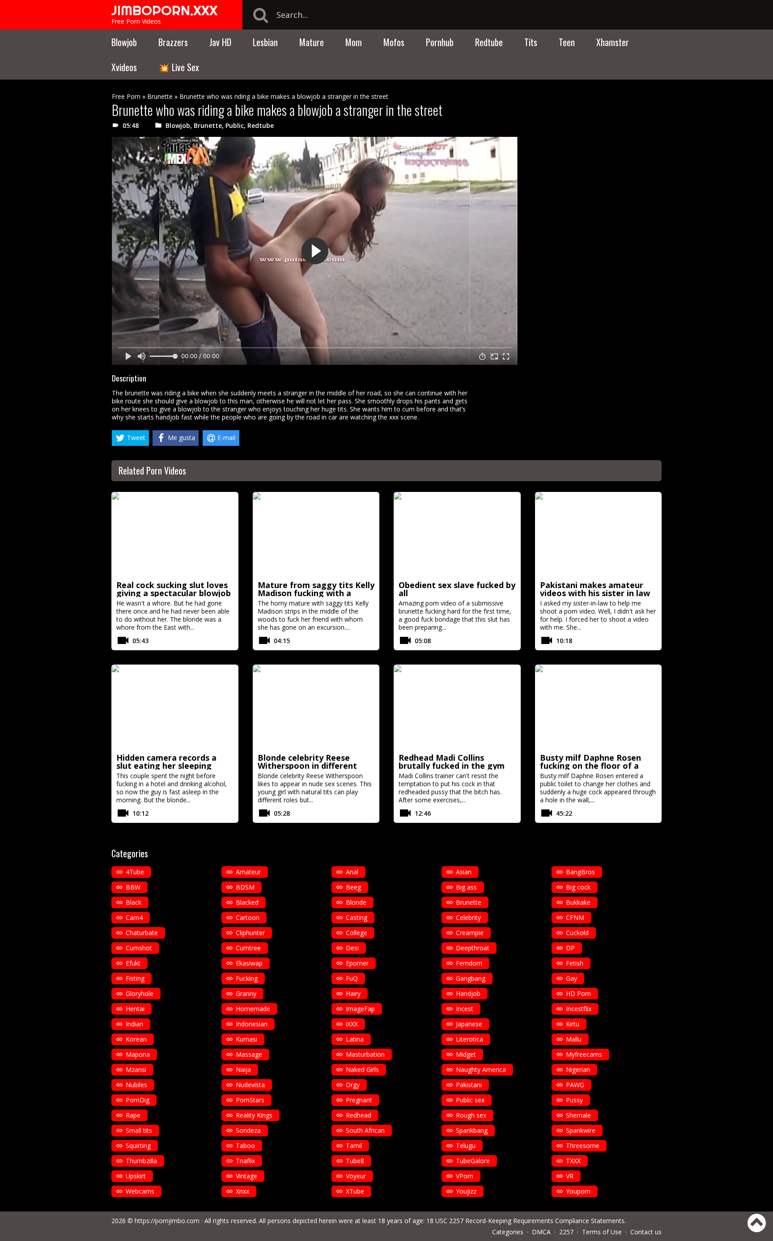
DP (570, 948)
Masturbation (365, 1054)
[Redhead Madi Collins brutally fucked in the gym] (457, 707)
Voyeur (356, 1176)
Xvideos (124, 67)
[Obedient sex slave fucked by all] (457, 534)
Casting (356, 917)
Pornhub (440, 42)
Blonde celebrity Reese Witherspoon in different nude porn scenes (307, 765)
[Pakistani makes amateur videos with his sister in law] (598, 534)
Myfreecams (584, 1054)
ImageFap (360, 1008)
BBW (133, 887)
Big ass (466, 887)
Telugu (466, 1145)
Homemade (253, 1008)
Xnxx (242, 1191)
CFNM (575, 917)
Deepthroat (472, 948)
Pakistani (469, 1084)
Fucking (247, 978)
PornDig (137, 1100)
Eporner (357, 963)
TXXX (573, 1160)
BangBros (580, 872)
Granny (246, 993)
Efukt (133, 963)
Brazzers (173, 42)
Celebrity (468, 917)
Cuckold (577, 932)
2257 (566, 1232)
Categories (507, 1232)
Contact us (646, 1232)
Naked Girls (362, 1069)
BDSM (245, 887)
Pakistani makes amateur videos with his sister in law (595, 589)
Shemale (578, 1115)
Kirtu (572, 1024)
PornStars (250, 1100)
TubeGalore (473, 1160)
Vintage (246, 1176)
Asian (463, 872)
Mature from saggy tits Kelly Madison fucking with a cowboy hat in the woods (316, 593)
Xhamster (612, 42)
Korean (136, 1039)
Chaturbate (142, 932)
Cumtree (248, 948)
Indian (134, 1024)
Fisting (135, 978)
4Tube (135, 872)
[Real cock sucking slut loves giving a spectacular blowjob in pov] (175, 534)
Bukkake (578, 902)
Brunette (160, 96)
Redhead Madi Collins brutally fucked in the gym (452, 761)
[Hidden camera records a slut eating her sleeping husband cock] (175, 707)
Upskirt (136, 1176)
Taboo (245, 1145)
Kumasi (246, 1039)
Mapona (138, 1054)
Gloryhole (139, 993)
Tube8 (355, 1160)
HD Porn (578, 993)
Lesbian (265, 42)
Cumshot (139, 948)
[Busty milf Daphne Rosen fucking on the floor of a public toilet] (598, 707)
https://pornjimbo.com (167, 1220)
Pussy (574, 1100)
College (356, 932)
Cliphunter (250, 932)
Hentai (135, 1008)
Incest (464, 1008)
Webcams (140, 1191)
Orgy (353, 1084)
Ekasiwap (249, 963)
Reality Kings (254, 1115)
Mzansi (136, 1069)
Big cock (578, 887)
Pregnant (359, 1100)
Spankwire (580, 1130)
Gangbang (470, 978)
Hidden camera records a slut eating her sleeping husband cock (166, 765)
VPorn (464, 1176)
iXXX (352, 1024)
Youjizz (466, 1191)
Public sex (470, 1100)
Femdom (469, 963)
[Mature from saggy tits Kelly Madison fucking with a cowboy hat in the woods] (316, 534)
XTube (355, 1191)
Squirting (138, 1145)
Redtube (489, 42)
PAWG (575, 1084)
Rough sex (471, 1115)
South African (365, 1130)
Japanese (469, 1024)
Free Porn (126, 96)
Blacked (247, 902)
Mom (353, 42)
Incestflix (578, 1008)
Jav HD (220, 42)
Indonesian (252, 1024)
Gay (571, 978)
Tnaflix (245, 1160)
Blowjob (124, 42)
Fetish (574, 963)
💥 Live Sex (178, 67)
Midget (466, 1054)
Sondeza (248, 1130)
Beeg (353, 887)
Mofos (393, 42)
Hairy (353, 993)
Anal (352, 872)
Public (234, 125)
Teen (567, 42)
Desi (352, 948)
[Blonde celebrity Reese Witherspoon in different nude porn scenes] (316, 707)
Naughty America (481, 1069)
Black (133, 902)
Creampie (470, 932)
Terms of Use (602, 1232)
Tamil (354, 1145)
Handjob (468, 993)
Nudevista (250, 1084)
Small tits (139, 1130)
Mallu (574, 1039)
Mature (311, 42)
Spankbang (472, 1130)
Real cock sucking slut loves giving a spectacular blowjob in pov (173, 593)
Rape (133, 1115)
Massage (249, 1054)
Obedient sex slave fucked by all (457, 589)
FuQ (352, 978)
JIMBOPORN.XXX (164, 10)
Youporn (578, 1191)
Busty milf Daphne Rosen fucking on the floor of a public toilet (590, 765)
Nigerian (578, 1069)
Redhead (358, 1115)
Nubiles (136, 1084)
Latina (355, 1039)
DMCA (541, 1232)
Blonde (356, 902)
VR (569, 1176)
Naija (243, 1069)
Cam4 (134, 917)
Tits (530, 42)
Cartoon (247, 917)
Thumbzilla (141, 1160)
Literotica (469, 1039)
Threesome (582, 1145)
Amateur (248, 872)
